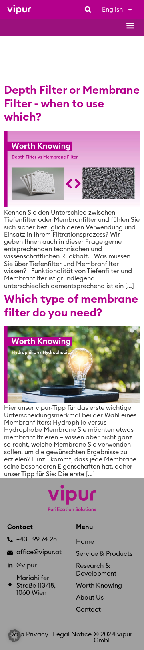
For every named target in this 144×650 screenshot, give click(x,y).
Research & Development (96, 570)
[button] (88, 10)
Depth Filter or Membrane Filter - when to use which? (72, 104)
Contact (20, 527)
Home (85, 542)
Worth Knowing (99, 585)
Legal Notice (72, 634)
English (112, 9)
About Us (90, 597)
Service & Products (104, 554)
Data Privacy (28, 634)
